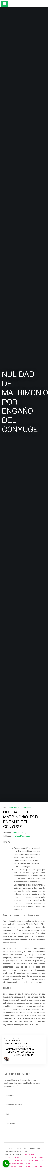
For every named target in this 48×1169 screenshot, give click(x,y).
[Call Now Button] (6, 1163)
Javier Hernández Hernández (20, 808)
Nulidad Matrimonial (22, 836)
